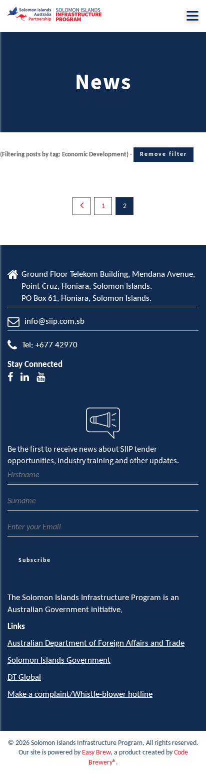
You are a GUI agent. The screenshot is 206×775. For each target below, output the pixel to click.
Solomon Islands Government (59, 660)
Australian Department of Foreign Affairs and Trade (96, 643)
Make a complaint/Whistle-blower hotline (80, 694)
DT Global (24, 677)
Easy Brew (96, 752)
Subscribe (34, 560)
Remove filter (163, 154)
